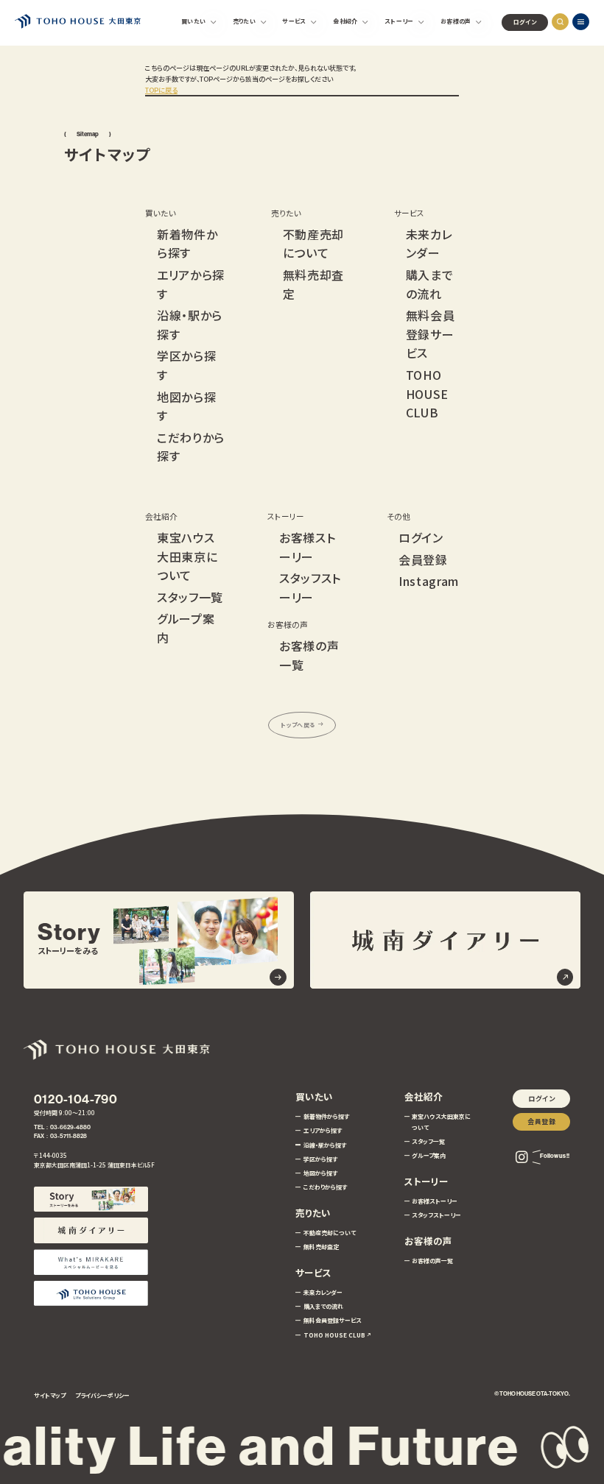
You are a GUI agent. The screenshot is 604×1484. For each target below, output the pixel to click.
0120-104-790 (76, 1099)
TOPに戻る (161, 90)
